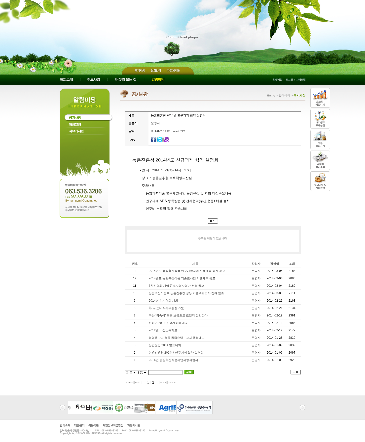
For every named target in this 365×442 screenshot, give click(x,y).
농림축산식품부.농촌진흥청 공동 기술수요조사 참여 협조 (186, 293)
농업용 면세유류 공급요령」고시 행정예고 (177, 337)
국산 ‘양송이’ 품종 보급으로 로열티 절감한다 (178, 315)
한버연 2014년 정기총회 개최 (168, 323)
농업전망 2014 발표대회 (165, 345)
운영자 (155, 123)
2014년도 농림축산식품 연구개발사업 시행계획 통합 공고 (187, 271)
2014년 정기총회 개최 (163, 300)
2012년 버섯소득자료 (163, 330)
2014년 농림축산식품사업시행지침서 (173, 360)
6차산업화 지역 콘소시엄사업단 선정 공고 (176, 285)
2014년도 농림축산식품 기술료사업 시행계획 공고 (182, 278)
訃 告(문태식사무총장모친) (166, 308)
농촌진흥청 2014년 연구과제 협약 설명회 (176, 352)
